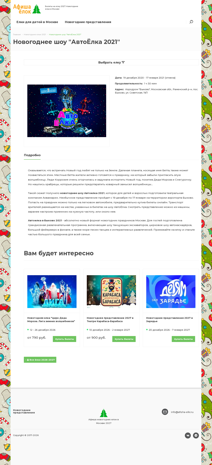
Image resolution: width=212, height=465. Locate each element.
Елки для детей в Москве (37, 22)
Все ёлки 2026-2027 (42, 359)
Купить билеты (64, 339)
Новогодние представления (88, 22)
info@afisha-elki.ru (182, 412)
